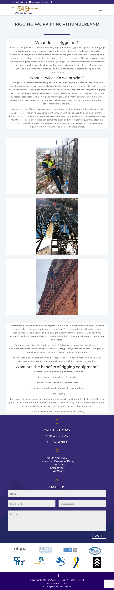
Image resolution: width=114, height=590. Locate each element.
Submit (99, 535)
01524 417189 (57, 442)
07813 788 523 (57, 436)
